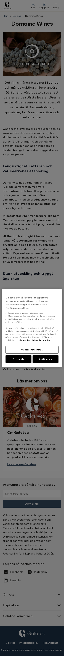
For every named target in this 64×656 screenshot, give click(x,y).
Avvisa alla (18, 359)
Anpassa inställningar (32, 350)
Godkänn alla (45, 359)
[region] (32, 328)
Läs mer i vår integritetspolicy (34, 340)
